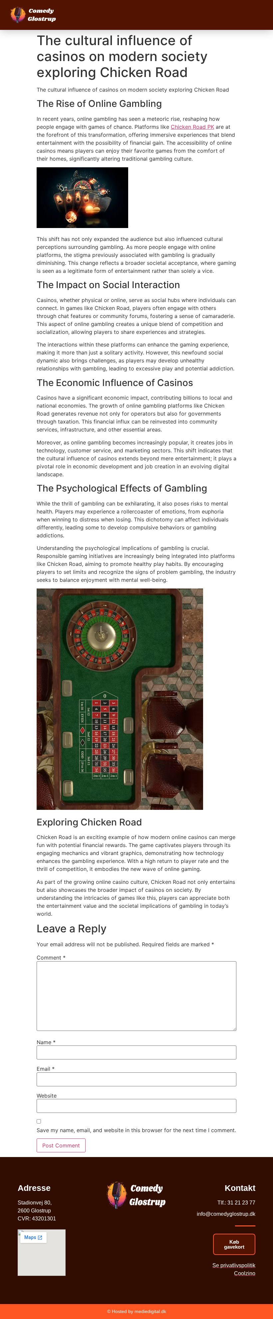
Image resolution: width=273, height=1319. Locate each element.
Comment (51, 957)
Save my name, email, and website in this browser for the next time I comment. (136, 1130)
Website (47, 1095)
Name (46, 1042)
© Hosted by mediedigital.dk (136, 1311)
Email (46, 1068)
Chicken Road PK (192, 126)
